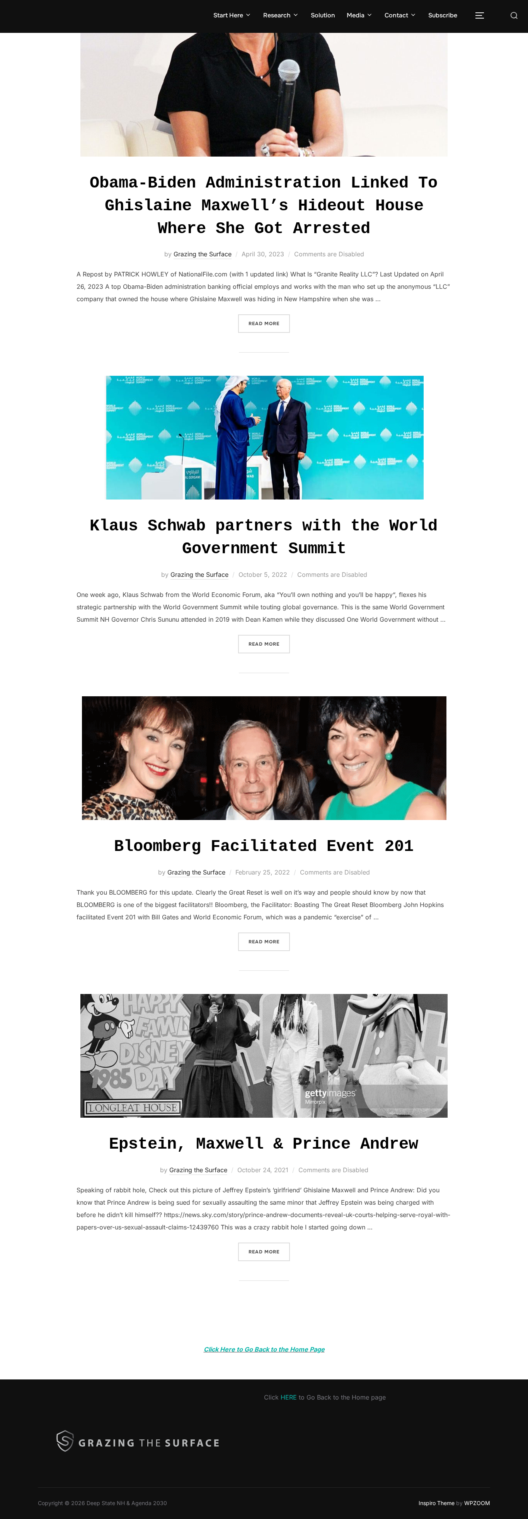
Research (277, 15)
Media (355, 15)
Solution (323, 15)
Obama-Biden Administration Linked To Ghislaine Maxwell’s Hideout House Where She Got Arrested (264, 206)
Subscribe (442, 15)
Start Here (228, 15)
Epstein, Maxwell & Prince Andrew (263, 1144)
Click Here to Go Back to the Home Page (264, 1349)
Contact (396, 15)
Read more (269, 323)
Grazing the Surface (203, 254)
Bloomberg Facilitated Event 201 (264, 846)
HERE (289, 1397)
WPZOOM (477, 1503)
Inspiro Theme (437, 1503)
